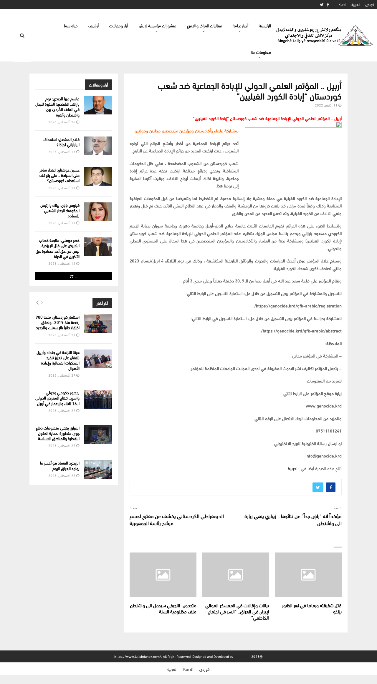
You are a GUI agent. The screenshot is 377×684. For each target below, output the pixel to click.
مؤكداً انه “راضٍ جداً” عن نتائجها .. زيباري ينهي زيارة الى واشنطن (293, 519)
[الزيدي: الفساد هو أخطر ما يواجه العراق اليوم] (98, 469)
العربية (355, 4)
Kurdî (342, 4)
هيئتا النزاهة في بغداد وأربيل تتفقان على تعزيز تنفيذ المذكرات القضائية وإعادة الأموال (58, 360)
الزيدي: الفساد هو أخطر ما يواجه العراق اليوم (60, 465)
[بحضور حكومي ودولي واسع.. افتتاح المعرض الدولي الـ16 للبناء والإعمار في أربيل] (98, 399)
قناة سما (71, 25)
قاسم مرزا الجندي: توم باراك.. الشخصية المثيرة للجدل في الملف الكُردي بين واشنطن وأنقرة (57, 106)
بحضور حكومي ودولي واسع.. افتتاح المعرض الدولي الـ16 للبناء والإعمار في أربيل (57, 397)
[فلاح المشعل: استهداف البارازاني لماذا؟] (98, 146)
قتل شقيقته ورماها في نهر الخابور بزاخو (312, 608)
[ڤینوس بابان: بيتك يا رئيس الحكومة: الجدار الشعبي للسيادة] (98, 211)
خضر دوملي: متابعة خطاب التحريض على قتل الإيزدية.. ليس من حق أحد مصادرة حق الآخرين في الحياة (58, 248)
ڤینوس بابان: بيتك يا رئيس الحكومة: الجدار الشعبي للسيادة (60, 210)
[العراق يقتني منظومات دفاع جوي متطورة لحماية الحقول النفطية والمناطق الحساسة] (98, 434)
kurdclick (241, 656)
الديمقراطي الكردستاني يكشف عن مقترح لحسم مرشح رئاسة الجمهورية (177, 519)
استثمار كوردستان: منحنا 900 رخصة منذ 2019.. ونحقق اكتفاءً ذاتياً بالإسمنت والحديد (58, 322)
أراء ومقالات (118, 25)
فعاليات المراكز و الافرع (204, 25)
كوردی (369, 4)
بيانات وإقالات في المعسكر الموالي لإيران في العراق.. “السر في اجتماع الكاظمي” (237, 611)
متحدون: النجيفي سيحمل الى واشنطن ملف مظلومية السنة (163, 608)
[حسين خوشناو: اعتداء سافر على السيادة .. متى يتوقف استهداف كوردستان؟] (98, 176)
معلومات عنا (261, 52)
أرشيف (93, 25)
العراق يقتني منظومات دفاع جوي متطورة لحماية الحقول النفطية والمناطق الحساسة (58, 433)
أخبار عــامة (240, 25)
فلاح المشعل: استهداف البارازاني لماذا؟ (61, 141)
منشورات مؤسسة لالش (157, 25)
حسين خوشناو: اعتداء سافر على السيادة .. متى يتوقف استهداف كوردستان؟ (59, 175)
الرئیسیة (265, 25)
